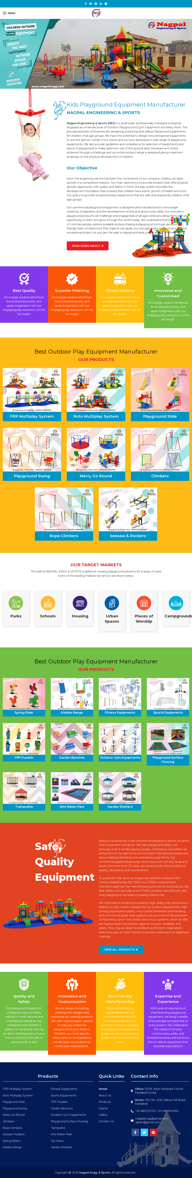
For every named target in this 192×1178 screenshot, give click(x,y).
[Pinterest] (95, 3)
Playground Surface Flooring (69, 1121)
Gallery (103, 1114)
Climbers (8, 1121)
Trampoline (58, 1128)
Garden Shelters (61, 1147)
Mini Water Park (61, 1134)
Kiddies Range (12, 1147)
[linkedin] (100, 3)
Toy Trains (57, 1141)
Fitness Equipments (64, 1089)
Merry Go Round (14, 1114)
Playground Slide (14, 1102)
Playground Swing (15, 1108)
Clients (103, 1108)
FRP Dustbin (59, 1102)
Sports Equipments (63, 1095)
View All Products (119, 949)
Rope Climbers (12, 1128)
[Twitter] (90, 3)
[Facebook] (86, 3)
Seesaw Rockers (13, 1134)
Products (105, 1102)
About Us (105, 1095)
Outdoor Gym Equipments (68, 1114)
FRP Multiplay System (17, 1089)
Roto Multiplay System (18, 1095)
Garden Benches (62, 1108)
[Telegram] (106, 3)
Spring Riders (11, 1141)
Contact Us (106, 1121)
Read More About (86, 246)
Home (103, 1089)
